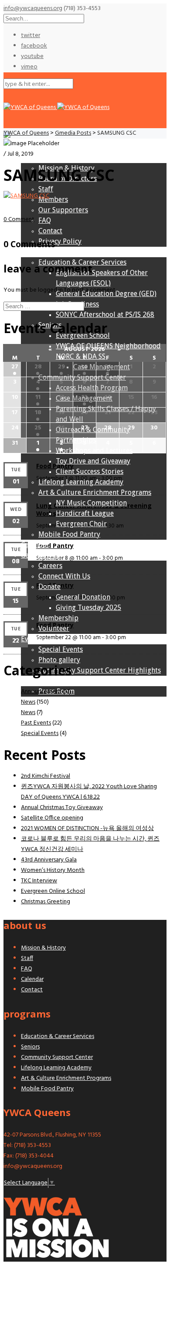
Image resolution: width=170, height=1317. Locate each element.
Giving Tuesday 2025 (88, 607)
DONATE (14, 734)
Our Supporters (63, 210)
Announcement (41, 692)
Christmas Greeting (45, 902)
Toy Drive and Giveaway (93, 461)
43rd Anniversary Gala (49, 860)
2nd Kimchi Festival (45, 776)
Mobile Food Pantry (69, 534)
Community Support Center (57, 1057)
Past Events (36, 723)
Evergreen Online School (53, 891)
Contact (50, 231)
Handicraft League (85, 513)
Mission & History (66, 168)
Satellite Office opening (52, 818)
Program (34, 252)
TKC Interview (39, 881)
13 (85, 397)
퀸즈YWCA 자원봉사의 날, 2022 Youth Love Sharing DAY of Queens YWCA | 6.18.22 (89, 792)
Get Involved (40, 555)
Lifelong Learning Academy (80, 482)
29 (61, 367)
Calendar (35, 545)
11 (38, 397)
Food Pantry (55, 466)
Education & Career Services (82, 262)
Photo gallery (59, 660)
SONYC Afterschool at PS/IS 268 (105, 314)
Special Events (60, 649)
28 (38, 367)
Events (31, 639)
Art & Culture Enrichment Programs (94, 492)
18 (38, 413)
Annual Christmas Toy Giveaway (62, 808)
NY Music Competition (91, 503)
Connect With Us (64, 576)
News (29, 681)
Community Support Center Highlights (99, 670)
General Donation (83, 597)
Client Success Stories (89, 471)
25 (37, 428)
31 (108, 367)
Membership (58, 618)
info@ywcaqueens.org (32, 8)
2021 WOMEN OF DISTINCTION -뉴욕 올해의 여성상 (87, 829)
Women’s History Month (53, 870)
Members (53, 199)
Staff (45, 189)
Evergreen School (83, 335)
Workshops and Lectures (94, 450)
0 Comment (18, 219)
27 (14, 367)
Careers (50, 566)
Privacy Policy (60, 241)
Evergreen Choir (81, 524)
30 (84, 367)
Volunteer (53, 628)
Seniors (30, 1047)
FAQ (44, 220)
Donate (49, 586)
